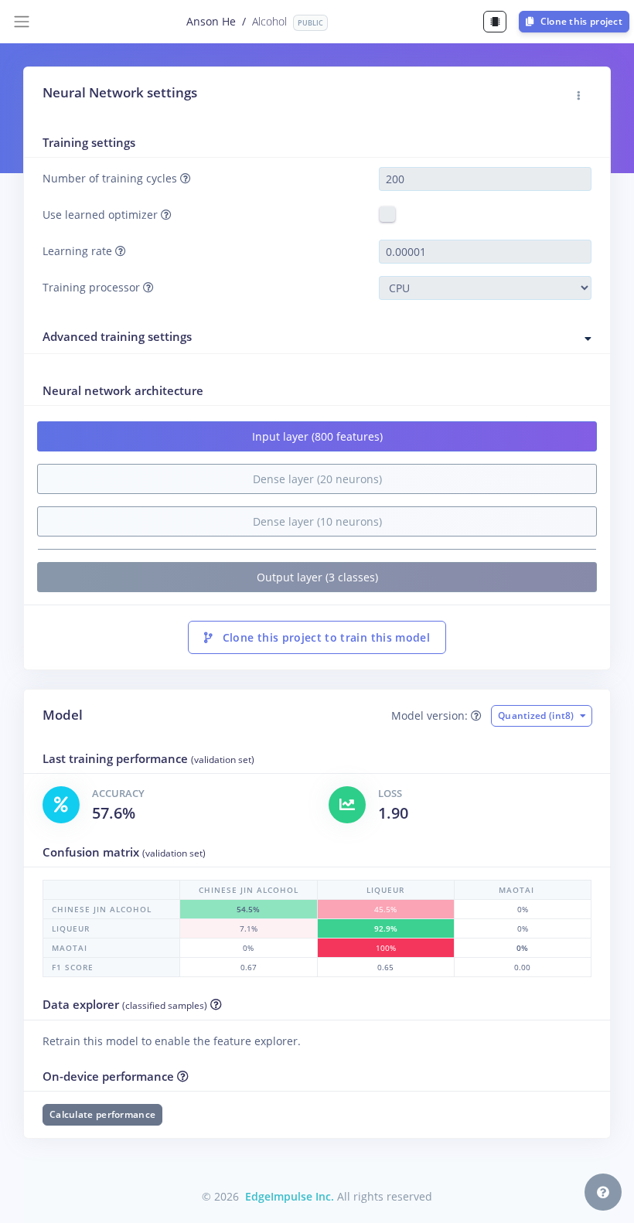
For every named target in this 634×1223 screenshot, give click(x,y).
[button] (579, 95)
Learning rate (79, 251)
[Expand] (588, 338)
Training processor (93, 287)
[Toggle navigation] (21, 22)
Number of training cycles (111, 178)
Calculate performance (102, 1114)
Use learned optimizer (102, 214)
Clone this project (579, 21)
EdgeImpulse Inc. (289, 1196)
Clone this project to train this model (324, 637)
